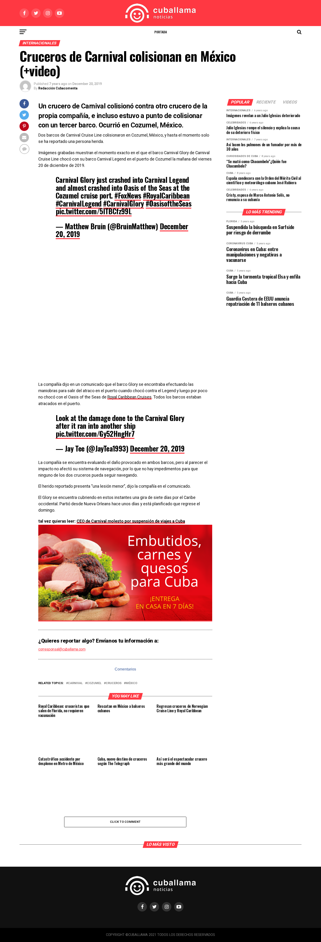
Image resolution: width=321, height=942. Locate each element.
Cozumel (94, 683)
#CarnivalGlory (123, 203)
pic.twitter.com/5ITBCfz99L (94, 211)
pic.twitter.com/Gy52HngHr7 (95, 433)
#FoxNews (127, 195)
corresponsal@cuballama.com (62, 649)
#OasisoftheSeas (168, 203)
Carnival (75, 683)
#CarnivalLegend (79, 203)
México (131, 683)
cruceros (113, 683)
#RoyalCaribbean (166, 195)
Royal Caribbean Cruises (129, 397)
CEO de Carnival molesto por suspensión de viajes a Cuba (131, 521)
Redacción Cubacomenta (58, 88)
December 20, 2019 (157, 448)
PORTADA (160, 31)
